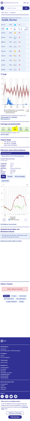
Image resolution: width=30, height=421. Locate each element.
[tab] (3, 176)
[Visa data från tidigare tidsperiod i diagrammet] (4, 219)
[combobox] (14, 8)
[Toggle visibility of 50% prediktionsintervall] (10, 111)
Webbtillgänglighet (5, 374)
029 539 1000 (4, 362)
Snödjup (21, 301)
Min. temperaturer (21, 298)
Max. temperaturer (9, 298)
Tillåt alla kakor (15, 417)
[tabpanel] (15, 202)
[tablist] (15, 178)
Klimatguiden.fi (4, 384)
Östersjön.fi (3, 389)
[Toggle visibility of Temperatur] (12, 217)
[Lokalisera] (2, 8)
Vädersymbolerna (5, 119)
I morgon (14, 296)
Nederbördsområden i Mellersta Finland (11, 241)
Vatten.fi (3, 386)
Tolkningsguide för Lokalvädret (9, 117)
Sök (26, 8)
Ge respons (3, 369)
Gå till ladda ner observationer (9, 224)
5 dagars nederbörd (11, 301)
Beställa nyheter (4, 376)
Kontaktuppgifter (5, 367)
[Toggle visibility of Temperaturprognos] (9, 112)
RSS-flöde (3, 371)
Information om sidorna (6, 372)
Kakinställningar (4, 377)
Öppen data (3, 387)
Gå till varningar (5, 134)
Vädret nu (6, 296)
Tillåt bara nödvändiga (15, 413)
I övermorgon (22, 296)
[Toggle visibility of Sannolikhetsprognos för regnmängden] (14, 110)
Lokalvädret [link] (12, 12)
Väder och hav (4, 12)
